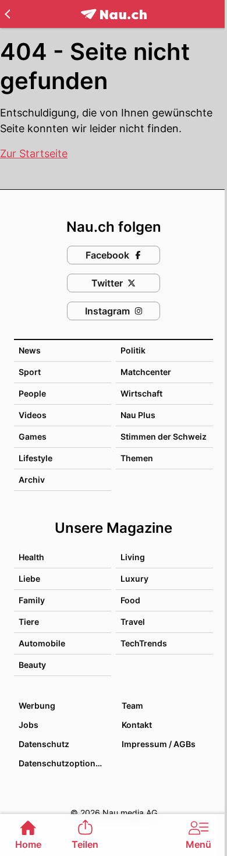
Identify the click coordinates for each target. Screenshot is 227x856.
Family (32, 600)
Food (130, 600)
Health (31, 557)
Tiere (29, 622)
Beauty (32, 665)
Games (33, 436)
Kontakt (137, 725)
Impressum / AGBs (159, 744)
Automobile (42, 643)
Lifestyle (35, 458)
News (30, 350)
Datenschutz (44, 744)
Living (132, 557)
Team (132, 705)
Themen (136, 458)
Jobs (28, 725)
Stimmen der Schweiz (163, 436)
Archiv (32, 479)
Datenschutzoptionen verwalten (64, 763)
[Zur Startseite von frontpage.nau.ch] (114, 14)
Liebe (29, 578)
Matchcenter (145, 372)
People (32, 393)
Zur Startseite (34, 153)
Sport (30, 372)
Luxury (134, 578)
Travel (132, 622)
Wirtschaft (141, 393)
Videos (33, 415)
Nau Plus (137, 415)
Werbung (37, 705)
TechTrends (143, 643)
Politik (133, 350)
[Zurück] (7, 14)
